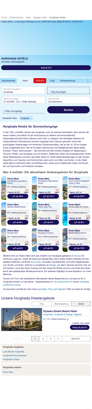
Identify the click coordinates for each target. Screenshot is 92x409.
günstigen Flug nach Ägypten (52, 288)
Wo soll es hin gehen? (12, 89)
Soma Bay (36, 261)
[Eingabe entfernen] (39, 92)
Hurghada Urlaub (11, 359)
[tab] (8, 80)
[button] (26, 118)
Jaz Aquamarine (61, 281)
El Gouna (76, 255)
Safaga (52, 264)
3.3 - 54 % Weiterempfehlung (54, 319)
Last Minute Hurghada (13, 351)
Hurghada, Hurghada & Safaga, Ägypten (62, 314)
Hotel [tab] (25, 80)
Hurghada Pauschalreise (14, 355)
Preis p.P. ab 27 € (80, 327)
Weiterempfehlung (61, 303)
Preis (42, 303)
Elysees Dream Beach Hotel (60, 311)
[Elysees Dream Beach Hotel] (21, 319)
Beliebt (81, 303)
